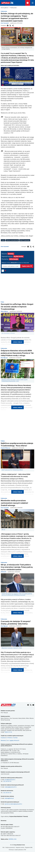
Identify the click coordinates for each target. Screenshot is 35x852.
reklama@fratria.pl (9, 798)
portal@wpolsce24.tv (10, 779)
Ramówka (3, 740)
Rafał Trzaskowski (25, 240)
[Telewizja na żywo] (27, 3)
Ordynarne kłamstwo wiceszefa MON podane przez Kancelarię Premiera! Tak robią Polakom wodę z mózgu (17, 353)
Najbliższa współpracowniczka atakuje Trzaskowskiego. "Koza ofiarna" (17, 444)
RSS (4, 847)
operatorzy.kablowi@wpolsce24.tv (13, 804)
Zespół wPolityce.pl (5, 448)
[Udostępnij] (13, 25)
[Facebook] (8, 25)
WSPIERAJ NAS (12, 839)
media (3, 240)
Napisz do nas (8, 732)
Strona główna (4, 7)
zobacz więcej (17, 342)
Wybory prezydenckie (12, 240)
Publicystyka (13, 7)
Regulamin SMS (28, 847)
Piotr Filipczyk (4, 357)
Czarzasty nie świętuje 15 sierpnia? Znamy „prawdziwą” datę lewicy (16, 622)
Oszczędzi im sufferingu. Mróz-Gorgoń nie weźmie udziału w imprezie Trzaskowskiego (17, 306)
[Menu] (32, 3)
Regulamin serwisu (20, 847)
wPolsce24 (3, 571)
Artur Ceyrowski (5, 23)
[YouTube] (33, 705)
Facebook (3, 737)
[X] (10, 25)
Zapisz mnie (26, 266)
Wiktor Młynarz (4, 311)
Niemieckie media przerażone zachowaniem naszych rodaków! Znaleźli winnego (14, 502)
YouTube (15, 737)
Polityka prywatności (10, 847)
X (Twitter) (9, 737)
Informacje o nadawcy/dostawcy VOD (17, 849)
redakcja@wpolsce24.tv (11, 787)
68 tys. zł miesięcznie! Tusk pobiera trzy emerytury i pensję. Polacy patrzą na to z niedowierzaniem (17, 567)
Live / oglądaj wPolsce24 (13, 740)
